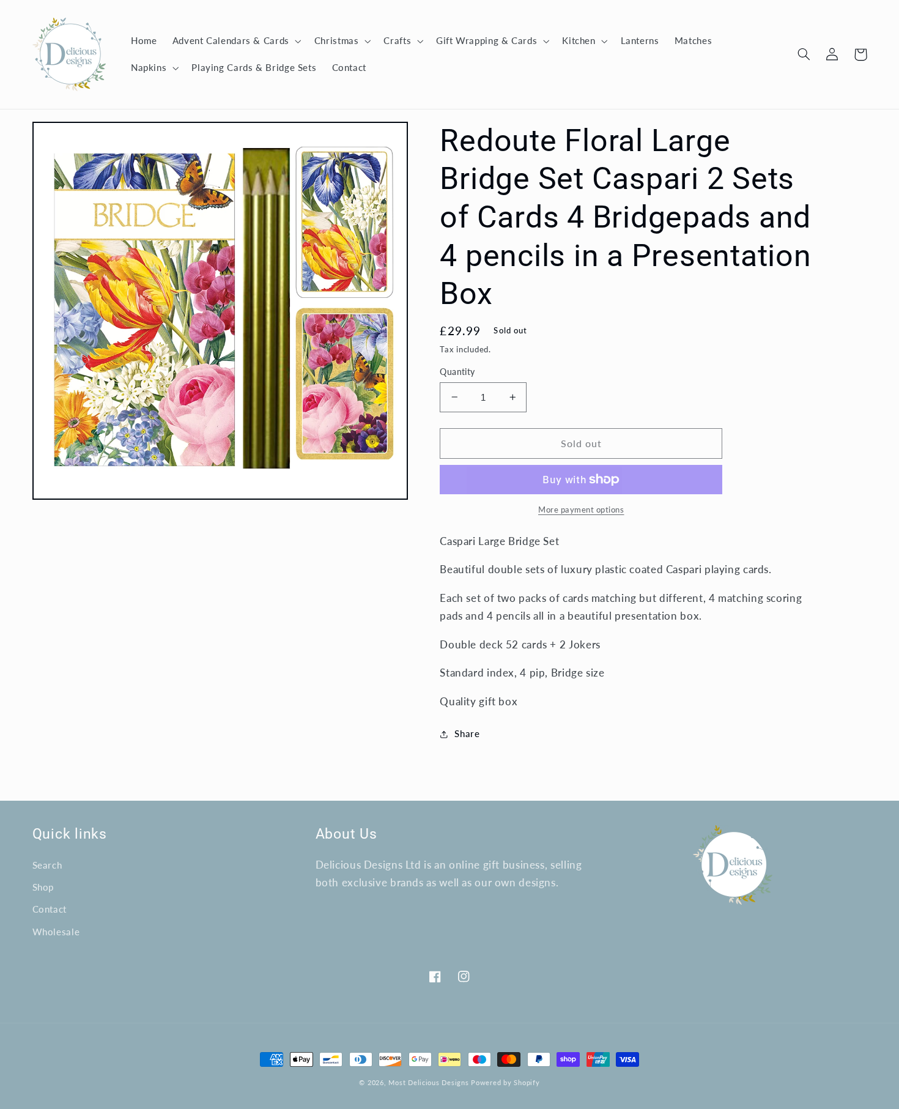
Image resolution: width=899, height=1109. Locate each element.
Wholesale (56, 931)
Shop (43, 886)
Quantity (457, 372)
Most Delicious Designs (428, 1082)
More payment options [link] (581, 509)
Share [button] (466, 733)
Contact (49, 908)
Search (47, 864)
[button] (235, 41)
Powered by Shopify (505, 1082)
